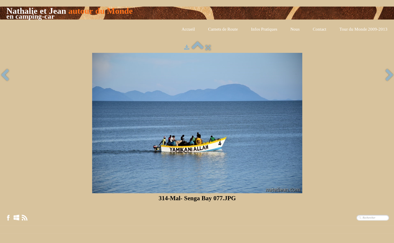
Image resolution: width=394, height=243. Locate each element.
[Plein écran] (208, 47)
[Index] (197, 47)
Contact (319, 29)
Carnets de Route (223, 29)
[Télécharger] (186, 47)
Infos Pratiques (264, 29)
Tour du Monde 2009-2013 (363, 29)
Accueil (188, 29)
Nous (295, 29)
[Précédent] (4, 75)
